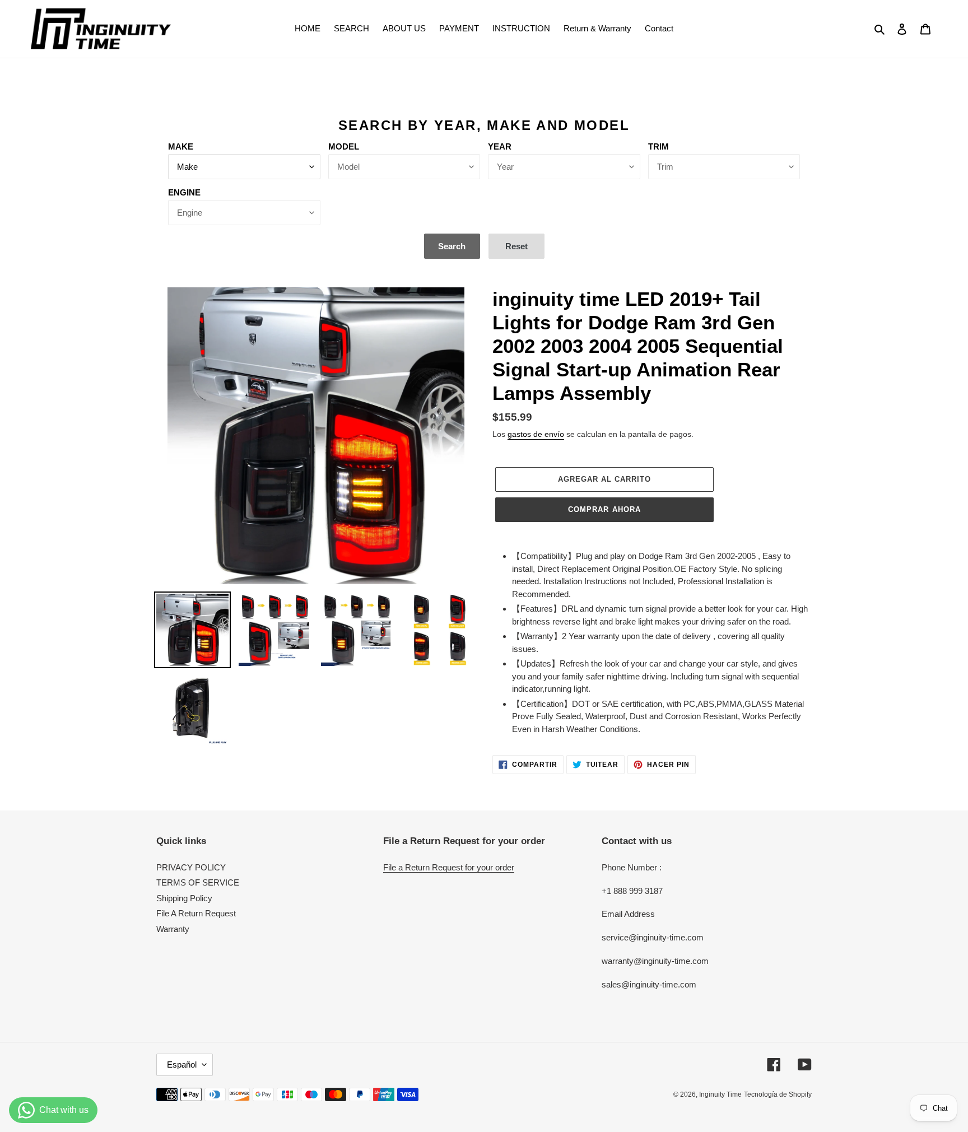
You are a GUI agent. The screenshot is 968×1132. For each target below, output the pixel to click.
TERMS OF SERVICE (197, 882)
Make (180, 146)
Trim (658, 146)
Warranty (172, 929)
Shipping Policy (184, 898)
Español (182, 1064)
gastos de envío (536, 434)
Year (499, 146)
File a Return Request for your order (448, 867)
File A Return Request (196, 913)
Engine (184, 192)
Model (343, 146)
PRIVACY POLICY (191, 867)
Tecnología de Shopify (778, 1094)
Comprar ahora (604, 509)
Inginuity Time (720, 1094)
